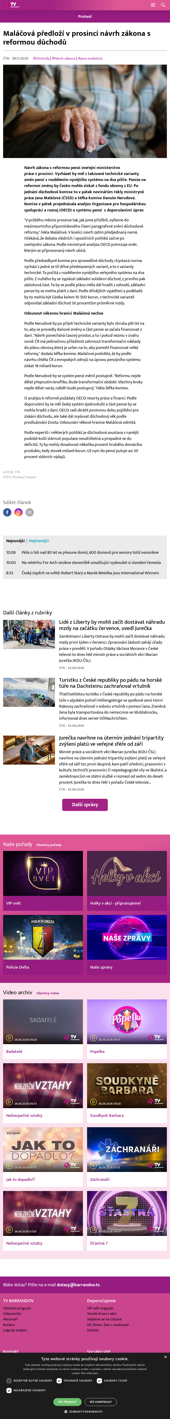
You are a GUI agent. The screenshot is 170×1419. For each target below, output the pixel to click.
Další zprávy (85, 805)
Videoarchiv (12, 1314)
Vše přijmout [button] (67, 1402)
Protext (85, 16)
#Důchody (41, 58)
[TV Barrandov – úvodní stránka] (11, 5)
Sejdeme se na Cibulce (104, 1319)
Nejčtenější (39, 541)
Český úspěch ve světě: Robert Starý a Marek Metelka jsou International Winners (90, 573)
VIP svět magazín (100, 1308)
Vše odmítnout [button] (101, 1402)
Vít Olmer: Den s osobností (108, 1325)
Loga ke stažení (15, 1330)
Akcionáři (10, 1319)
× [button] (165, 1357)
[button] (84, 1411)
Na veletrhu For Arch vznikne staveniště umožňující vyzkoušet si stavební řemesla (91, 562)
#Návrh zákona (63, 58)
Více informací (89, 1373)
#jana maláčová (90, 58)
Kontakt (10, 1351)
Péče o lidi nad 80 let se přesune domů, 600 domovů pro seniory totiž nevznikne (90, 552)
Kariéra (9, 1325)
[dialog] (85, 1386)
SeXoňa (93, 1330)
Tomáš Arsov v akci (101, 1314)
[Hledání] (163, 5)
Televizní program (17, 1308)
